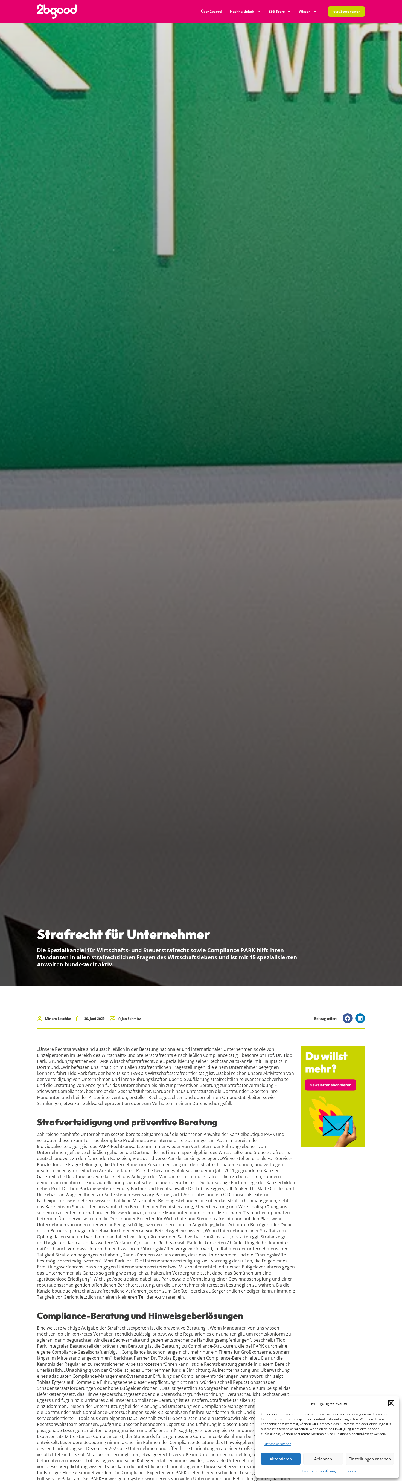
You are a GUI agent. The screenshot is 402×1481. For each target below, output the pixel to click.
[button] (391, 1403)
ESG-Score (277, 11)
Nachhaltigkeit (242, 11)
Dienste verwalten (277, 1444)
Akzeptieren (281, 1459)
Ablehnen (323, 1459)
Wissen (305, 11)
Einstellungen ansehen (370, 1459)
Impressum (347, 1471)
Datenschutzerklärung (319, 1471)
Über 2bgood (211, 11)
